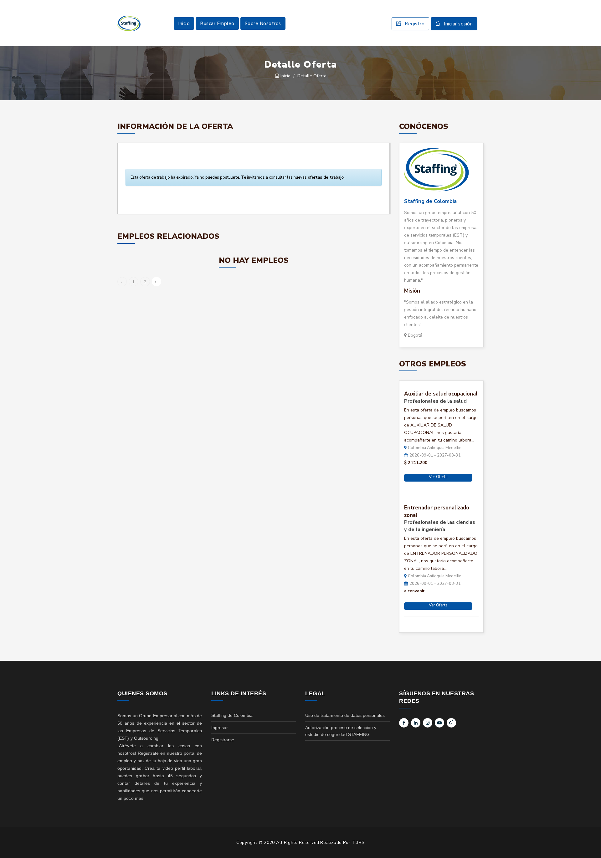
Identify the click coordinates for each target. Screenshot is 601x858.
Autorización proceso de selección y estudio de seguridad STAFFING (340, 731)
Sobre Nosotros (263, 23)
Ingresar (219, 727)
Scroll (590, 843)
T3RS (358, 842)
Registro (414, 24)
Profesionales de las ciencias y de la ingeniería (439, 526)
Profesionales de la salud (435, 401)
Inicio (184, 23)
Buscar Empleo (217, 23)
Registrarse (222, 739)
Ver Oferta (438, 477)
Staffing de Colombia (430, 201)
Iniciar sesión (458, 24)
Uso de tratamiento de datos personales (345, 715)
